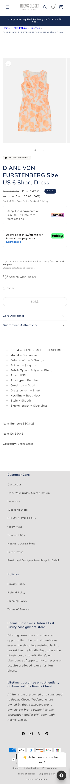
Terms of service (26, 773)
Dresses (35, 27)
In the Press (15, 552)
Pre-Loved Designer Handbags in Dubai (33, 560)
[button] (7, 7)
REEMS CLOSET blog (21, 543)
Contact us (14, 484)
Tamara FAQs (16, 535)
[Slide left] (27, 150)
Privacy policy (49, 768)
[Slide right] (43, 150)
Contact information (36, 779)
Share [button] (10, 288)
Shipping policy (47, 773)
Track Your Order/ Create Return (28, 493)
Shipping (7, 268)
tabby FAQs (15, 526)
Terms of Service (18, 609)
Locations (13, 501)
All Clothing (20, 27)
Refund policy (31, 768)
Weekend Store (17, 509)
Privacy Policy (16, 584)
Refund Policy (16, 592)
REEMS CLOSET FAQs (21, 518)
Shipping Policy (17, 601)
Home (6, 27)
